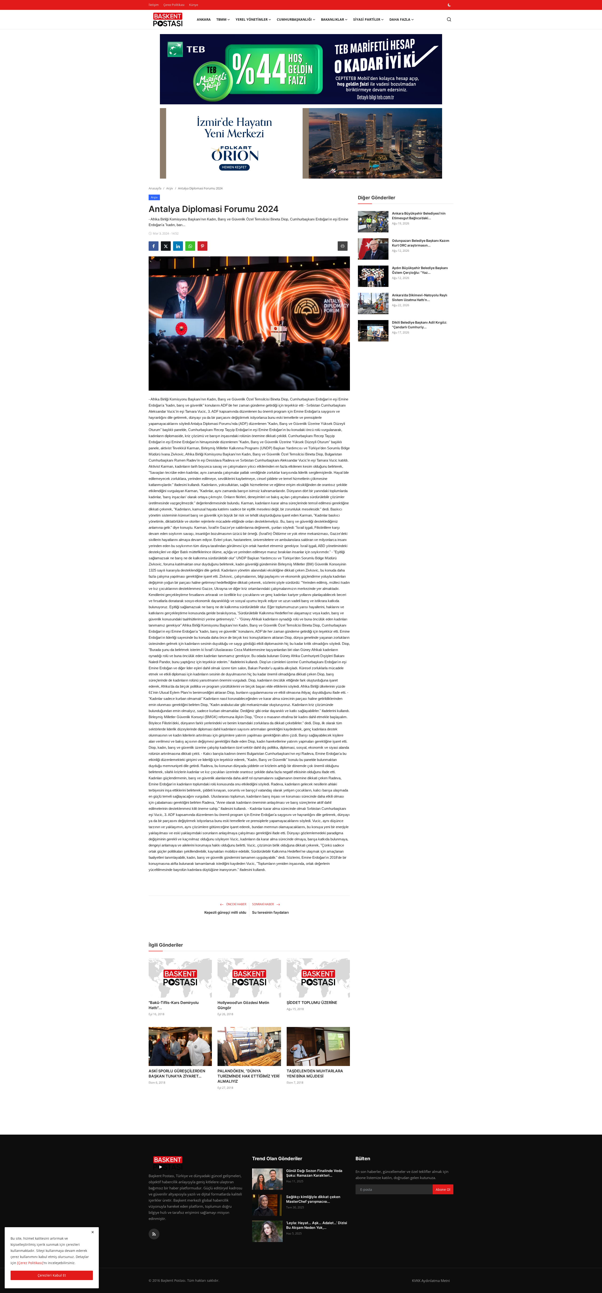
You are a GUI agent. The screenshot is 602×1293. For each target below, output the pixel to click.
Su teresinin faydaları (270, 912)
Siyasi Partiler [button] (366, 19)
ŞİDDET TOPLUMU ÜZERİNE (312, 1002)
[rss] (154, 1234)
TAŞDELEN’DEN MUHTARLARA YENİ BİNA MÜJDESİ (315, 1073)
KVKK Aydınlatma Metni (431, 1280)
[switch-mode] (449, 5)
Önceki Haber (236, 904)
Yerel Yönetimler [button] (252, 19)
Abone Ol (443, 1189)
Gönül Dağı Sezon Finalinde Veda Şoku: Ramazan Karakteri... (314, 1173)
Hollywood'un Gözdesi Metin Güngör (243, 1005)
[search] (449, 19)
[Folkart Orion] (301, 143)
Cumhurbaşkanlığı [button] (294, 19)
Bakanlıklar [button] (332, 19)
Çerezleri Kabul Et (52, 1275)
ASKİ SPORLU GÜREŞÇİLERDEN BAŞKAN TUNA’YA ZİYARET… (177, 1073)
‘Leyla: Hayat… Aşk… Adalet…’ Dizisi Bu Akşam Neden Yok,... (316, 1225)
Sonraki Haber (263, 904)
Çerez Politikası (173, 5)
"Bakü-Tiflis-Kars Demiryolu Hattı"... (174, 1005)
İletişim (154, 5)
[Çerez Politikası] (30, 1263)
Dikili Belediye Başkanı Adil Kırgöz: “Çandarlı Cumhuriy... (419, 324)
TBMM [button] (221, 19)
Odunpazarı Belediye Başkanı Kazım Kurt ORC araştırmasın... (420, 243)
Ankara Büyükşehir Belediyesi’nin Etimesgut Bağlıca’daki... (419, 215)
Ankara (204, 19)
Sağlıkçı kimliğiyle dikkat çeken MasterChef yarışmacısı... (313, 1199)
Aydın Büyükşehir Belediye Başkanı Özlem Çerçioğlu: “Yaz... (420, 270)
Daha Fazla (399, 19)
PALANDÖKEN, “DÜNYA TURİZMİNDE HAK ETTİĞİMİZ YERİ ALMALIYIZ (248, 1076)
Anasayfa (155, 188)
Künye (193, 5)
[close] (92, 1232)
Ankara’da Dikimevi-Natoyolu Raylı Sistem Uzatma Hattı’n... (419, 297)
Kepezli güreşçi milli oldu (225, 912)
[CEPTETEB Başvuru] (301, 69)
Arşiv (169, 188)
